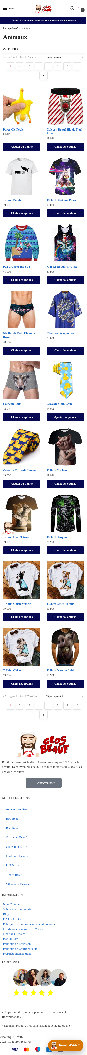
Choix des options (65, 146)
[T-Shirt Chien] (21, 647)
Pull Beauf (12, 865)
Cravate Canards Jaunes (19, 470)
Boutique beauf (10, 28)
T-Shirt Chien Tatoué (60, 603)
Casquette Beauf (16, 837)
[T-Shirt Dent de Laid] (65, 647)
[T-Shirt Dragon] (65, 513)
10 (76, 66)
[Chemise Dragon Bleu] (65, 309)
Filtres (13, 49)
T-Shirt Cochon (57, 470)
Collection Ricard (17, 846)
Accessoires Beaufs (18, 809)
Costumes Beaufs (17, 856)
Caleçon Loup (12, 403)
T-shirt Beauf (14, 874)
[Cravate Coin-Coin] (65, 380)
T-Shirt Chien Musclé (17, 603)
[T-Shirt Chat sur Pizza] (65, 176)
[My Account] (72, 8)
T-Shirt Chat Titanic (16, 537)
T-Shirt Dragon (57, 537)
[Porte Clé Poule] (21, 106)
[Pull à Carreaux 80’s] (21, 243)
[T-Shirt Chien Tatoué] (65, 580)
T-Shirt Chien (12, 670)
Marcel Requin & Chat (62, 266)
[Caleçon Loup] (21, 380)
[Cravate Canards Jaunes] (21, 447)
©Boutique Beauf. (11, 1037)
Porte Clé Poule (13, 129)
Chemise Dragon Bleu (61, 333)
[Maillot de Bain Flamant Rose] (21, 309)
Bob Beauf (13, 818)
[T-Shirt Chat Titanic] (21, 513)
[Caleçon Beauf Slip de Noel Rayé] (65, 106)
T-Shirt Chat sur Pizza (61, 200)
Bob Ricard (13, 828)
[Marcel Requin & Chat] (65, 243)
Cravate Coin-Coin (59, 403)
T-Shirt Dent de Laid (60, 670)
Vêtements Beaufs (17, 884)
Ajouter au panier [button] (22, 146)
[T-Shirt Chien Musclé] (21, 580)
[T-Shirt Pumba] (21, 176)
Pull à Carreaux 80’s (16, 266)
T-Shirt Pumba (12, 200)
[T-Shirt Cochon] (65, 447)
